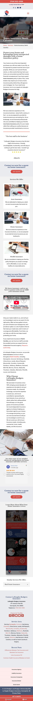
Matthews (19, 631)
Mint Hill (8, 633)
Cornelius (16, 628)
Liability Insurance (16, 673)
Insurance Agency (16, 669)
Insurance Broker (16, 680)
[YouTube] (18, 8)
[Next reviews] (28, 473)
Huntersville (23, 628)
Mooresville (9, 628)
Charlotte (6, 626)
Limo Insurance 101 (16, 655)
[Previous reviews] (4, 473)
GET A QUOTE (16, 696)
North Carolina (14, 356)
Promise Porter (14, 465)
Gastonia (12, 637)
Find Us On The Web (16, 613)
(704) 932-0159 (16, 1)
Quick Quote (16, 684)
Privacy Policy (16, 693)
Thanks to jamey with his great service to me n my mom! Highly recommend (15, 474)
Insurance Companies (16, 677)
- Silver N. (16, 158)
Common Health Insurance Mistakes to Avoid (16, 658)
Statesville (24, 633)
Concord (18, 624)
